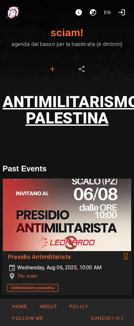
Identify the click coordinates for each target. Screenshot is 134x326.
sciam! (67, 32)
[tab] (52, 69)
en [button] (107, 12)
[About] (79, 12)
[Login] (121, 12)
